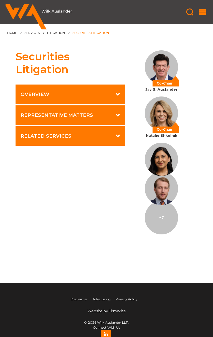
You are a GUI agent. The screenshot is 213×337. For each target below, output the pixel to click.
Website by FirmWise (106, 311)
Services (32, 33)
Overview (35, 94)
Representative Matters (57, 115)
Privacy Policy (126, 299)
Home (12, 33)
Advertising (102, 299)
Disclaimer (79, 299)
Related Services (46, 136)
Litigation (56, 33)
